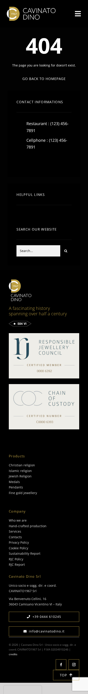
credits (13, 654)
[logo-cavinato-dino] (31, 8)
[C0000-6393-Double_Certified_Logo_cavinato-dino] (44, 385)
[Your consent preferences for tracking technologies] (23, 689)
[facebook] (21, 161)
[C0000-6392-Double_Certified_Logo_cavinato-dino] (44, 334)
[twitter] (34, 161)
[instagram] (46, 161)
